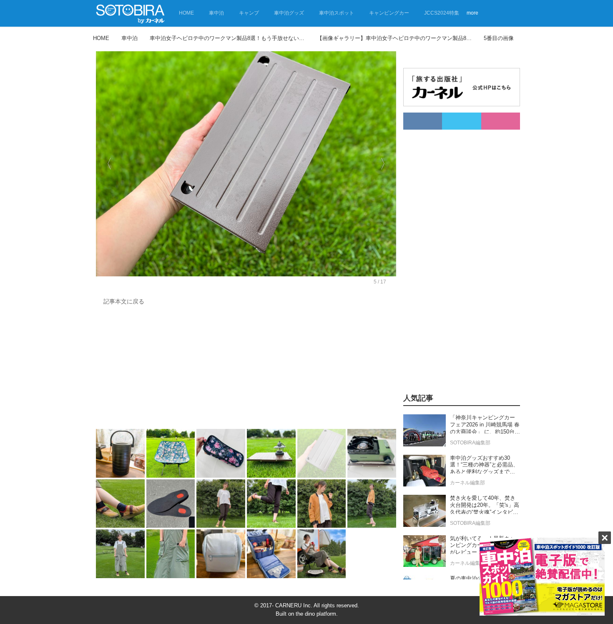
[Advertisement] (246, 369)
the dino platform (316, 614)
